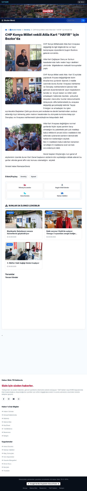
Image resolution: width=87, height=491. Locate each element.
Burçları (6, 467)
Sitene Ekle (7, 422)
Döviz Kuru (7, 464)
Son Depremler (9, 457)
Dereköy (27, 30)
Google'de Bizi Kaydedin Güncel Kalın (43, 484)
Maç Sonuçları (9, 453)
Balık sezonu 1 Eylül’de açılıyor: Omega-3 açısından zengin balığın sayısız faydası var (60, 233)
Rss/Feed (7, 425)
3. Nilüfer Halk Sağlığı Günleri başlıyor (23, 263)
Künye (25, 488)
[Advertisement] (43, 353)
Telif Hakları (53, 488)
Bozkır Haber (16, 30)
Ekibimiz (6, 418)
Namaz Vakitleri (9, 450)
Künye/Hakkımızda (10, 415)
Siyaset (33, 176)
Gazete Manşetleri (10, 460)
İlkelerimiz (7, 432)
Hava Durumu (8, 446)
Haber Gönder (9, 411)
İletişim (5, 2)
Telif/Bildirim (8, 429)
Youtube (7, 471)
